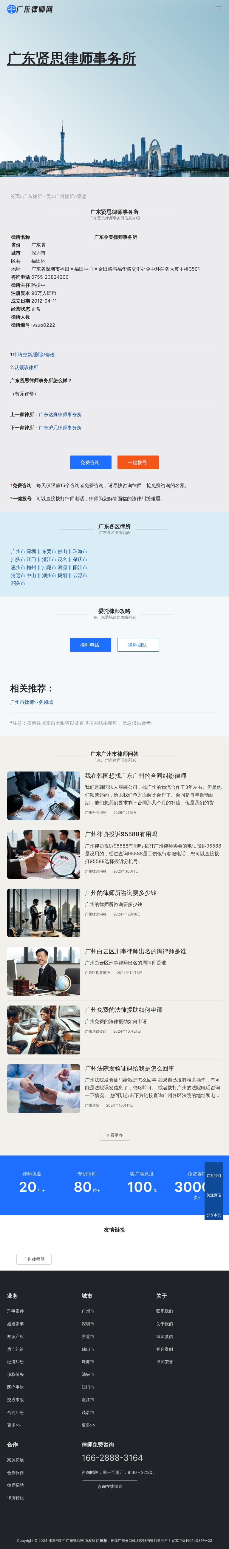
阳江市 (80, 567)
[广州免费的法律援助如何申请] (43, 1030)
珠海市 (80, 551)
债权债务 (15, 1374)
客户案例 (164, 1349)
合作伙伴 (15, 1472)
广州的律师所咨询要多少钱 (121, 892)
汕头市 (18, 559)
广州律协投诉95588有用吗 (121, 834)
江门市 (34, 559)
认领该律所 (26, 367)
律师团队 (137, 645)
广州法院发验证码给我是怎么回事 (129, 1068)
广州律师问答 (95, 871)
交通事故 (15, 1399)
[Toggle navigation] (218, 9)
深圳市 (34, 551)
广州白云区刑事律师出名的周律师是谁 (135, 951)
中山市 (34, 575)
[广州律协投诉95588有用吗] (43, 854)
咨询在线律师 (110, 1486)
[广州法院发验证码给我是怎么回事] (43, 1088)
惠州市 (18, 567)
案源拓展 (15, 1459)
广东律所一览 (37, 196)
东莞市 (49, 551)
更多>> (14, 1424)
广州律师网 (34, 1259)
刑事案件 (15, 1310)
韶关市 (18, 583)
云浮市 (80, 575)
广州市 (18, 551)
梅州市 (34, 567)
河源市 (65, 567)
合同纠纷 (15, 1412)
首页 (15, 196)
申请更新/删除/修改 (34, 354)
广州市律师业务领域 (31, 702)
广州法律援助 (95, 1031)
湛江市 (49, 559)
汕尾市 (49, 567)
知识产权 (15, 1336)
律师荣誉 (164, 1361)
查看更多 (114, 1135)
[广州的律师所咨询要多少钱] (43, 913)
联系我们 (164, 1310)
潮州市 (49, 575)
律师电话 (89, 645)
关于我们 (164, 1323)
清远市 (18, 575)
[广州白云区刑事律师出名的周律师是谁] (43, 971)
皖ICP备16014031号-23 (192, 1540)
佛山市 (65, 551)
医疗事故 (15, 1387)
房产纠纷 (15, 1349)
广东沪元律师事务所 (60, 427)
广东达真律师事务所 (60, 414)
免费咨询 (90, 462)
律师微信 (164, 1336)
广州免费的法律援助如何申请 (124, 1009)
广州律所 (64, 196)
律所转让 (15, 1497)
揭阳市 (65, 575)
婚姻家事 (15, 1323)
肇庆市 (80, 559)
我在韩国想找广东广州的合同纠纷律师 (135, 775)
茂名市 (65, 559)
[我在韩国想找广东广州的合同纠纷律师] (43, 796)
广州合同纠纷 (95, 812)
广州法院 (92, 1105)
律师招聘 (15, 1485)
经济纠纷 (15, 1361)
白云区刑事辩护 (97, 972)
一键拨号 (137, 462)
